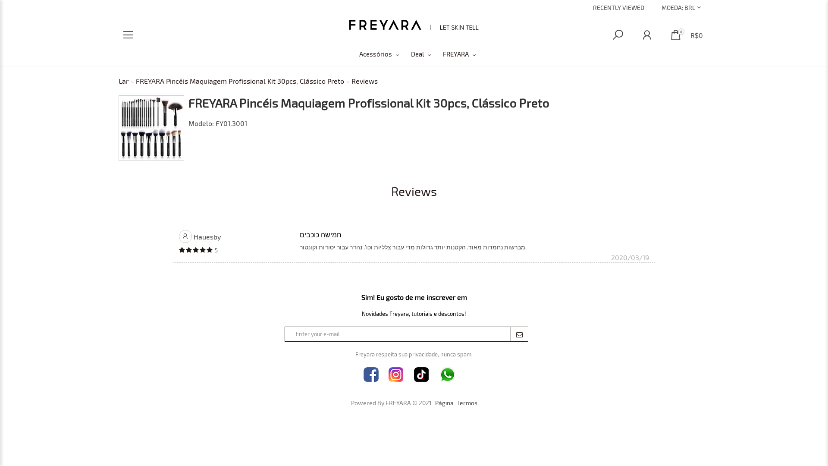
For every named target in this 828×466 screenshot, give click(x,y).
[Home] (414, 25)
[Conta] (647, 35)
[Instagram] (396, 374)
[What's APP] (447, 374)
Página (444, 403)
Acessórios (375, 54)
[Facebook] (371, 374)
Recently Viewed (618, 7)
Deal (417, 54)
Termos (467, 403)
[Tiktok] (421, 374)
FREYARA (456, 54)
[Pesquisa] (618, 35)
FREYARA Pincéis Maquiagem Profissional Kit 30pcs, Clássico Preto (240, 81)
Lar (124, 81)
